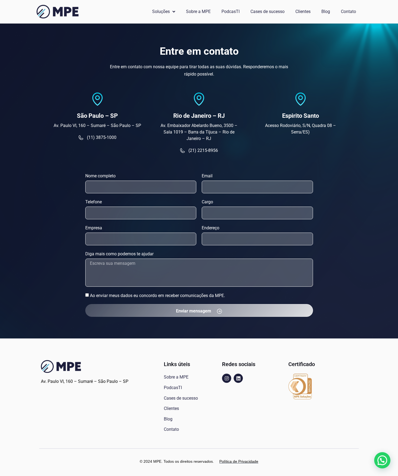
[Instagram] (226, 378)
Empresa (93, 227)
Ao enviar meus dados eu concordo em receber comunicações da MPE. (157, 295)
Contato (348, 11)
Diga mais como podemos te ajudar (119, 253)
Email (207, 175)
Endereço (210, 227)
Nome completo (100, 175)
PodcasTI (230, 11)
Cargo (207, 201)
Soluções (161, 11)
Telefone (93, 201)
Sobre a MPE (198, 11)
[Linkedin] (238, 378)
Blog (325, 11)
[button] (382, 460)
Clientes (303, 11)
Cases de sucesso (267, 11)
